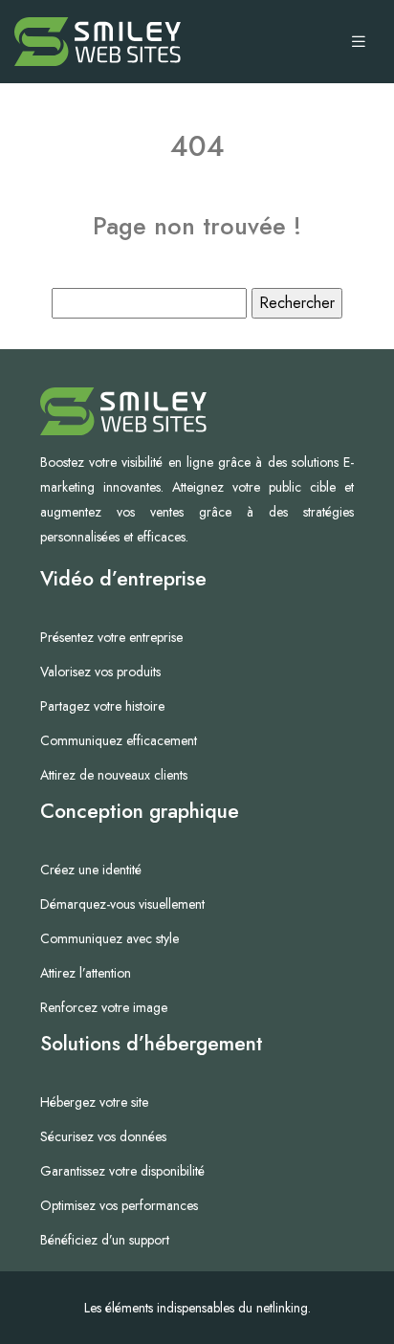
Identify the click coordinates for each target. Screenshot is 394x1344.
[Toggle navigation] (359, 42)
